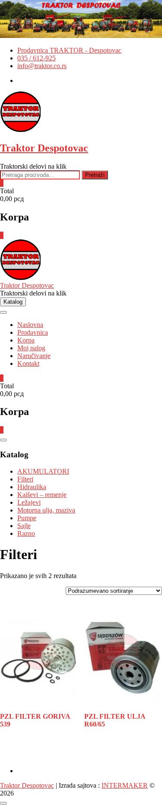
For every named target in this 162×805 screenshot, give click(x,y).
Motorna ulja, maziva (46, 510)
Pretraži (95, 175)
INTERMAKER (125, 785)
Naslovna (30, 324)
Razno (26, 533)
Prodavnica (32, 332)
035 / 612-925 (36, 58)
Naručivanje (34, 355)
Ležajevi (29, 502)
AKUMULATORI (43, 471)
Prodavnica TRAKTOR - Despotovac (69, 50)
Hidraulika (31, 487)
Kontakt (28, 363)
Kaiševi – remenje (42, 494)
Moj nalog (31, 348)
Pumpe (26, 518)
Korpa (26, 340)
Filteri (25, 479)
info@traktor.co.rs (42, 65)
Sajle (24, 525)
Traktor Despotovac (44, 148)
